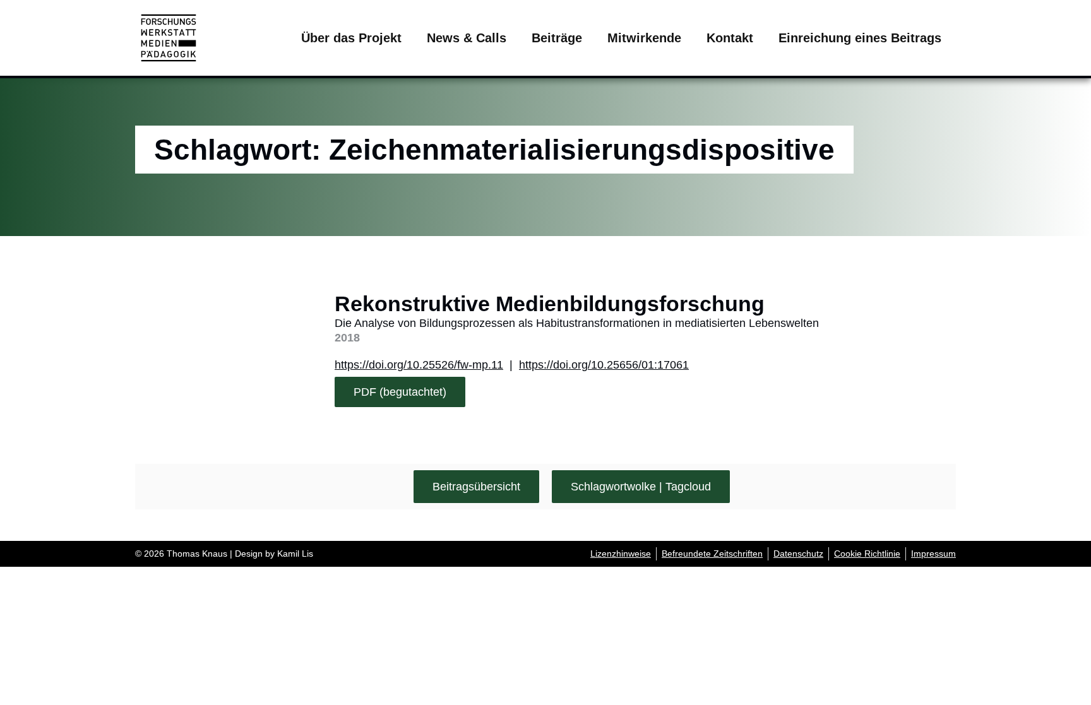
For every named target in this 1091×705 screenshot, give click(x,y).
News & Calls (466, 38)
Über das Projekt (351, 38)
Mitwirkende (644, 38)
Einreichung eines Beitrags (859, 38)
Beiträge (557, 38)
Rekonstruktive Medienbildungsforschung (550, 304)
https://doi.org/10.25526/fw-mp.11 (419, 364)
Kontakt (729, 38)
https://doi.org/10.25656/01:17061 (604, 364)
